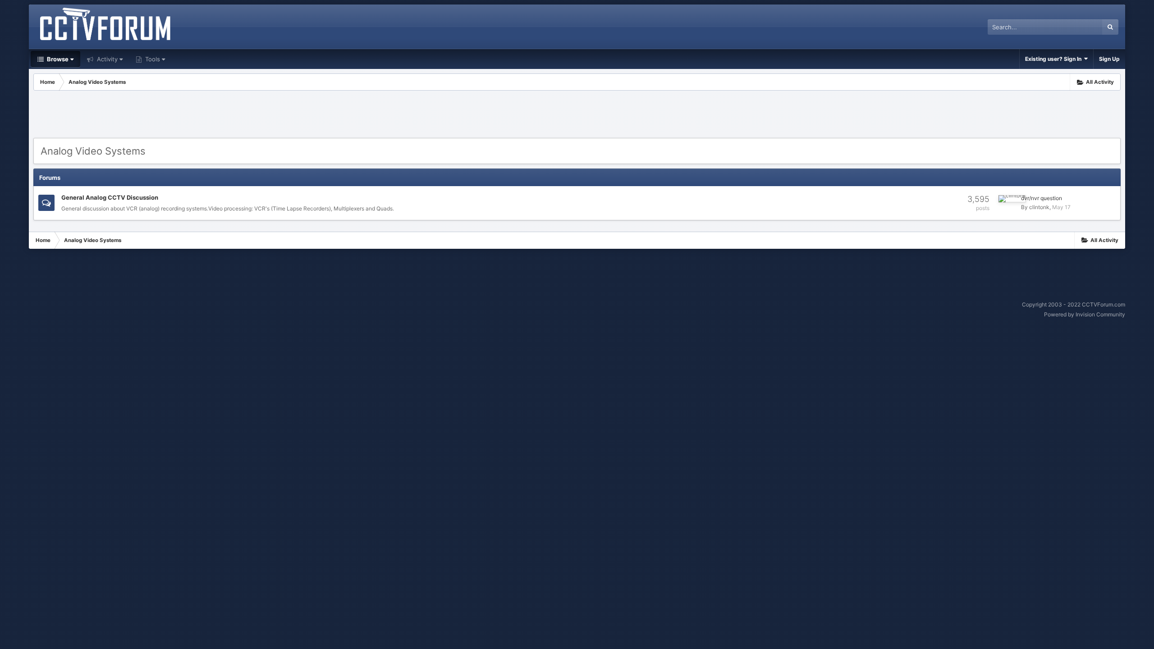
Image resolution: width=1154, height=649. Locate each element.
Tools (151, 59)
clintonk (1039, 207)
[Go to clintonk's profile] (1012, 198)
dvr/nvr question (1041, 198)
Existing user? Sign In (1054, 58)
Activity (106, 59)
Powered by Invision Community (1084, 314)
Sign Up (1109, 58)
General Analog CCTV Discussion (109, 197)
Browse (57, 59)
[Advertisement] (577, 115)
